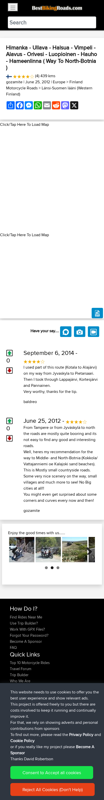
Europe (59, 82)
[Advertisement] (52, 180)
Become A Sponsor (26, 641)
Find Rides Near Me (26, 617)
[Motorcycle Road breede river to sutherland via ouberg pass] (74, 549)
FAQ (13, 647)
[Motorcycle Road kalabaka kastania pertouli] (21, 549)
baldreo (30, 402)
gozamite (14, 82)
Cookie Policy (22, 741)
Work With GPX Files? (27, 629)
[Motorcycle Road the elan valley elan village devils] (48, 549)
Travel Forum (20, 668)
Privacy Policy (81, 734)
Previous (17, 550)
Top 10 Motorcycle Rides (30, 662)
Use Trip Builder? (24, 623)
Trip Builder (19, 674)
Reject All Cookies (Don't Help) (52, 789)
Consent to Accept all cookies (51, 772)
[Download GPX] (97, 313)
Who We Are (20, 681)
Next (87, 550)
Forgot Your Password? (29, 635)
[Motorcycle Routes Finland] (9, 76)
